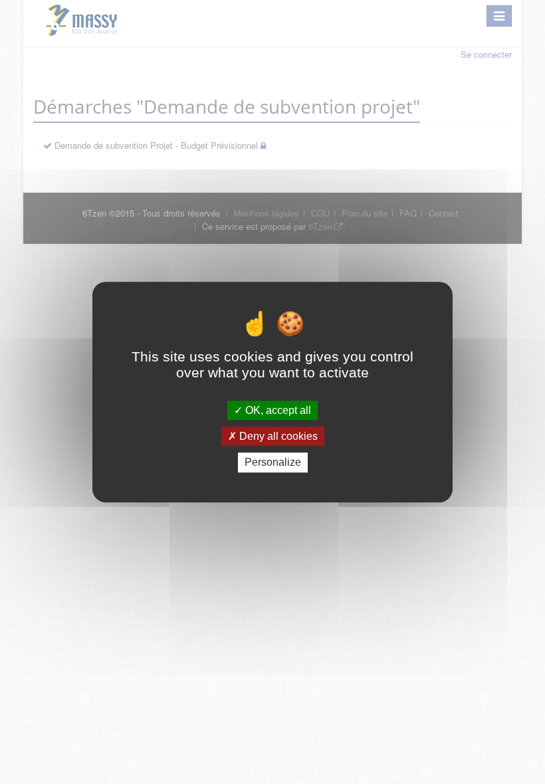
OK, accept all (277, 410)
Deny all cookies (277, 436)
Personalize (273, 462)
